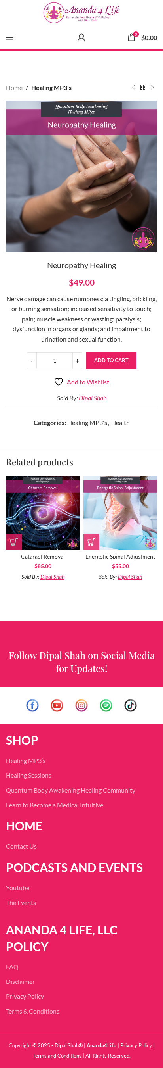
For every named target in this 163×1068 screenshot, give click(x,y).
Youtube (17, 887)
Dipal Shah (92, 397)
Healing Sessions (28, 775)
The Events (21, 902)
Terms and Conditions (57, 1056)
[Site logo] (81, 12)
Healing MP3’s (25, 760)
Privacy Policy (25, 996)
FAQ (12, 966)
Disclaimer (20, 981)
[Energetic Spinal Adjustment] (120, 513)
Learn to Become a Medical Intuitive (54, 805)
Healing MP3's (51, 87)
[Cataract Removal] (43, 513)
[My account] (81, 37)
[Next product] (152, 87)
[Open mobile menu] (10, 37)
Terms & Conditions (32, 1011)
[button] (14, 542)
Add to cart (111, 360)
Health (120, 422)
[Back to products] (143, 87)
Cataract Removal (43, 556)
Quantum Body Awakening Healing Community (70, 790)
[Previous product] (133, 87)
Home (14, 87)
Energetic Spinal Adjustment (120, 556)
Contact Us (21, 846)
